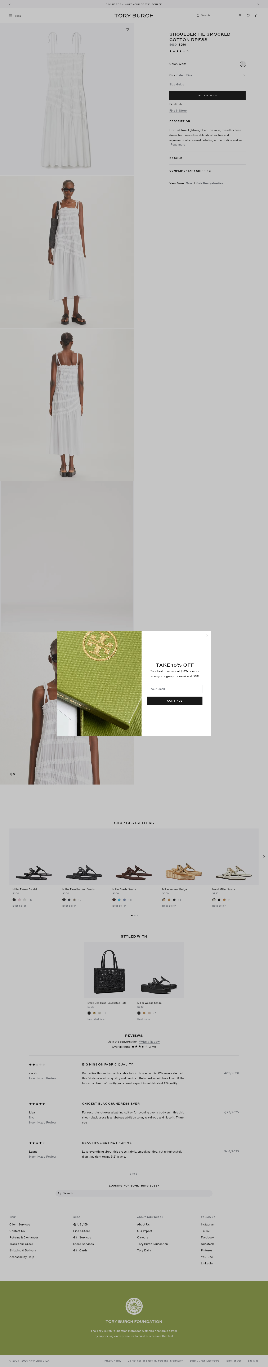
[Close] (207, 635)
